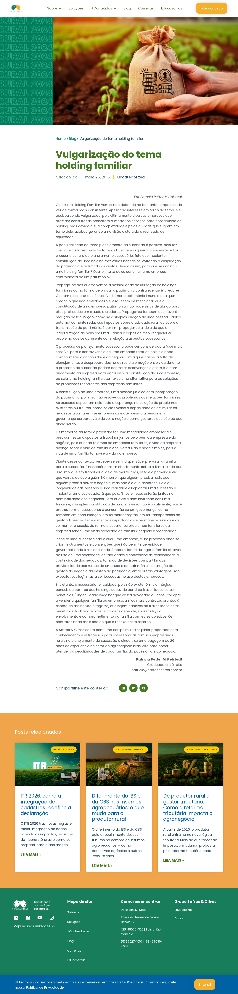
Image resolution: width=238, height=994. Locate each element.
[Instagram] (51, 917)
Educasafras (171, 8)
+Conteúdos (101, 8)
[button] (123, 688)
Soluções (76, 8)
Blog (127, 8)
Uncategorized (131, 177)
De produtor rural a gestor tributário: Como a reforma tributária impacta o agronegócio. (188, 807)
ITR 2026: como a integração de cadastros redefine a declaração (46, 805)
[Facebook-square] (28, 917)
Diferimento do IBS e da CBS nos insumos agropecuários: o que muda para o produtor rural (118, 807)
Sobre (52, 8)
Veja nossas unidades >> (34, 926)
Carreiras (146, 8)
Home (61, 138)
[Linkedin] (16, 917)
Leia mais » (31, 854)
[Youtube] (40, 917)
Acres (178, 918)
